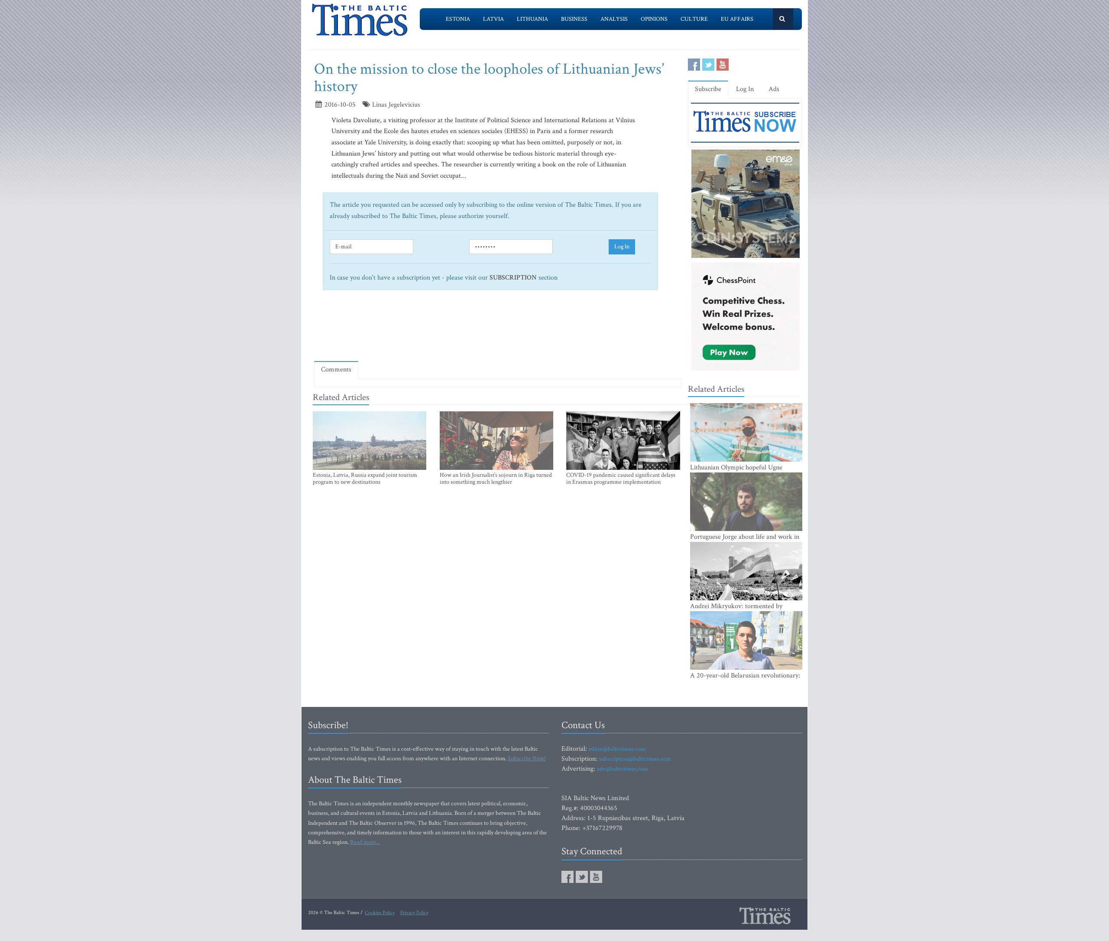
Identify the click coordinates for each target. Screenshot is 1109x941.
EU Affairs (737, 19)
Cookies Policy (380, 912)
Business (574, 19)
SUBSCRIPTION (513, 277)
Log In (621, 247)
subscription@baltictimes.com (635, 759)
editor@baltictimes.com (617, 749)
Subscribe (708, 89)
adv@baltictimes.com (622, 769)
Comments (336, 369)
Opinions (654, 19)
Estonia (458, 19)
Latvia (493, 19)
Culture (694, 19)
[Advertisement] (497, 329)
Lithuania (532, 19)
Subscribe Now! (527, 758)
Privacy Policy (414, 912)
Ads (774, 89)
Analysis (614, 19)
